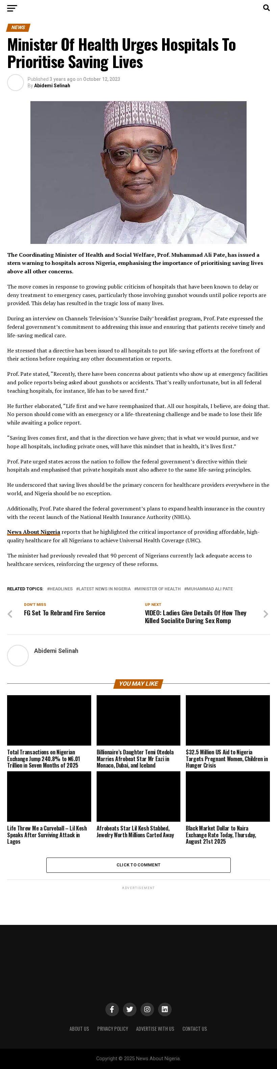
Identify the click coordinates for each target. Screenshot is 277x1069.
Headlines (61, 589)
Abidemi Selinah (52, 85)
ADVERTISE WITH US (155, 1028)
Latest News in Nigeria (105, 589)
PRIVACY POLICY (112, 1028)
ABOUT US (79, 1028)
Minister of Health (159, 589)
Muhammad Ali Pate (210, 589)
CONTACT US (194, 1028)
